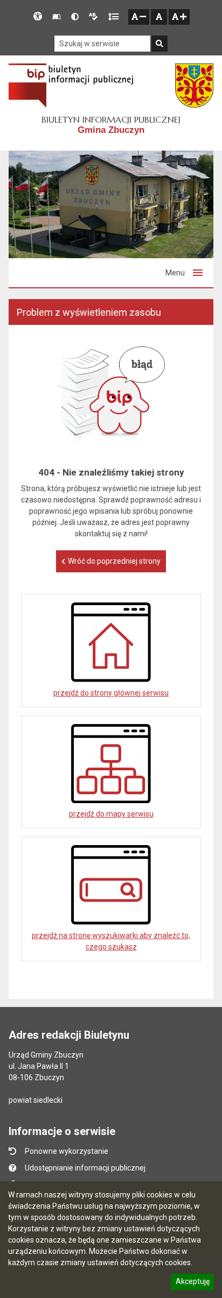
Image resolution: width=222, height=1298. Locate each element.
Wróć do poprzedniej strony (114, 561)
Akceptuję (192, 1283)
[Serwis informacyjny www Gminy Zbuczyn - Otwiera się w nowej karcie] (194, 85)
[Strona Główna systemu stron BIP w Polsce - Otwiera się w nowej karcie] (71, 85)
